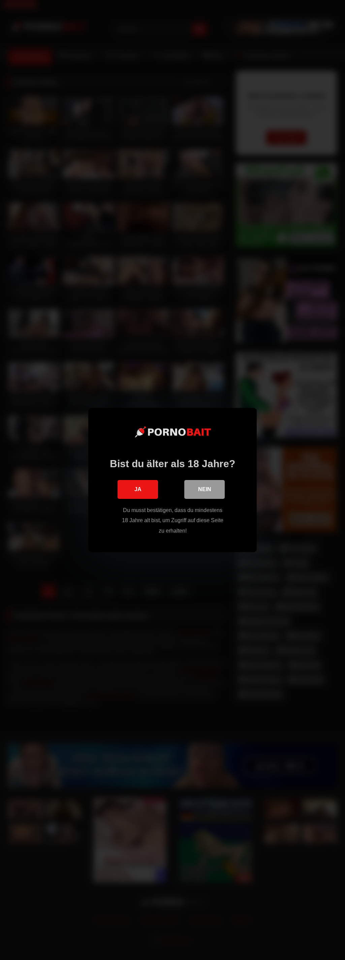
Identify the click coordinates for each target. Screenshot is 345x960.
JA (138, 489)
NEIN (204, 489)
